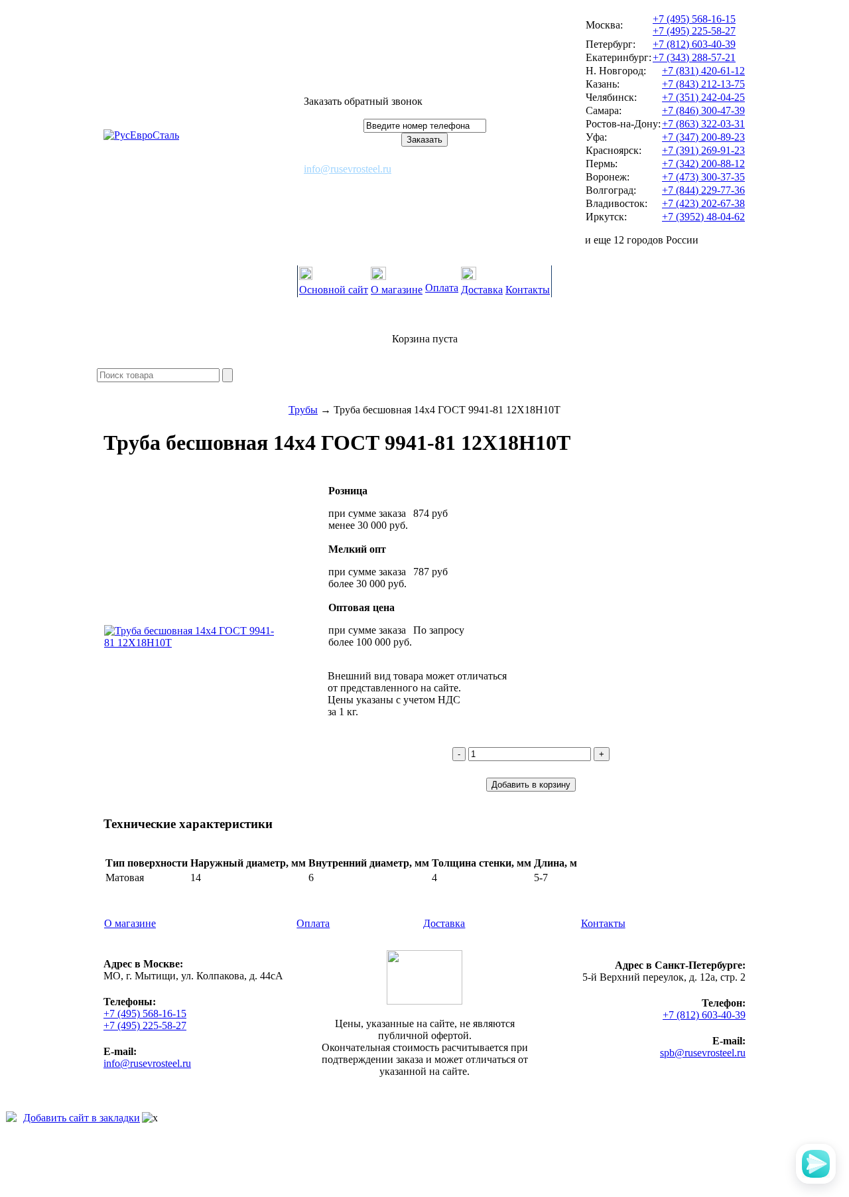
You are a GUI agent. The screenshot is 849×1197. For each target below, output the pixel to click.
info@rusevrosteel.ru (347, 169)
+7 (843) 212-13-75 (703, 84)
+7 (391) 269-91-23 (703, 150)
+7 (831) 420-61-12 (703, 70)
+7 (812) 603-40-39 (694, 44)
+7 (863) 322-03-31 (703, 123)
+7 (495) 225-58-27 (694, 30)
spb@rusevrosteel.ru (703, 1052)
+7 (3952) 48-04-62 (703, 216)
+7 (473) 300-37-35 (703, 176)
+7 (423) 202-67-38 (703, 203)
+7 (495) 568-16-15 (694, 19)
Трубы (303, 409)
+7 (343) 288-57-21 (694, 57)
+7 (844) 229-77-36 (703, 190)
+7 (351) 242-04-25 (703, 97)
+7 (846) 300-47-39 (703, 110)
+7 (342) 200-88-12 (703, 163)
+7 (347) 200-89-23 (703, 137)
